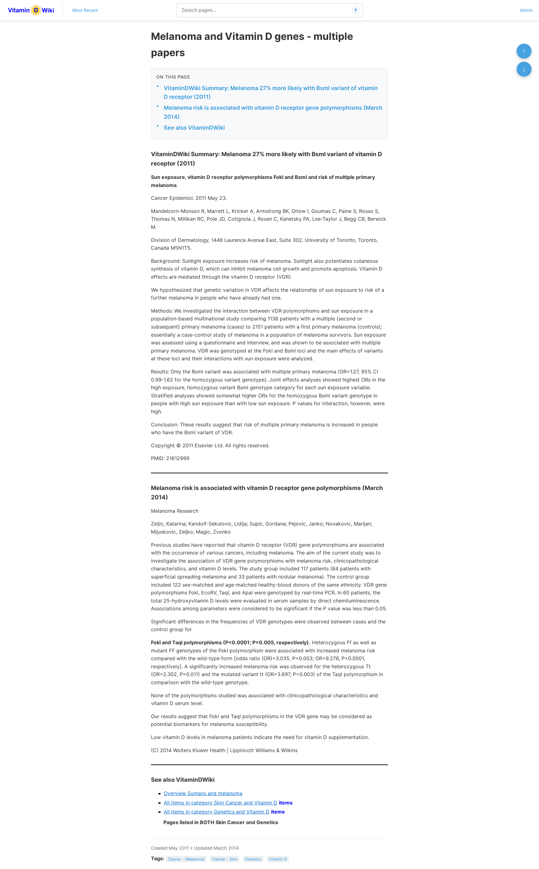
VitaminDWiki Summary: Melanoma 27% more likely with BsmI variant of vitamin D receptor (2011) (271, 92)
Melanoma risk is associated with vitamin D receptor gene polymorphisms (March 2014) (273, 112)
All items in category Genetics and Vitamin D (217, 812)
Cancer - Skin (224, 859)
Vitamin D (278, 859)
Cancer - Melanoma (186, 859)
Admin (526, 10)
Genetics (253, 859)
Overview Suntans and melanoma (203, 793)
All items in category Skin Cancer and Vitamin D (220, 802)
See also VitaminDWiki (194, 127)
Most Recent (85, 10)
